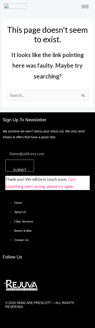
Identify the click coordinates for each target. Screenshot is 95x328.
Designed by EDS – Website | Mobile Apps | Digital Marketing (47, 318)
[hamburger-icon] (85, 6)
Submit (19, 170)
